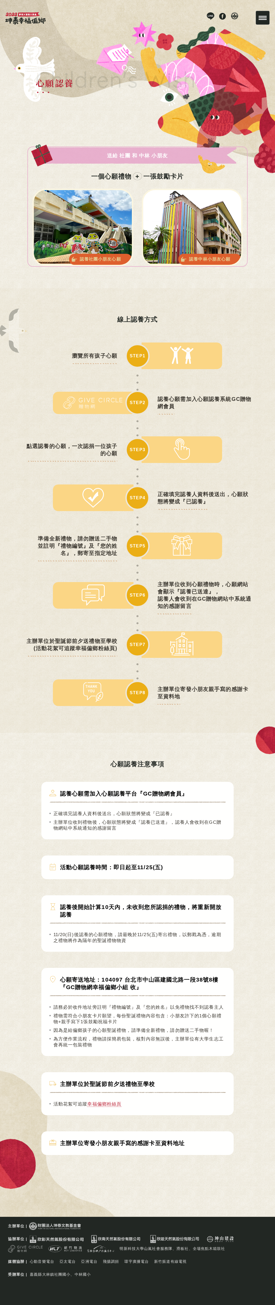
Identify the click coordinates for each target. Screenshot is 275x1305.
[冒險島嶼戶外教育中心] (100, 1251)
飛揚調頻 (111, 1261)
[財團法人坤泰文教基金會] (55, 1229)
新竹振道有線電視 (170, 1261)
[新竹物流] (65, 1251)
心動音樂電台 (42, 1261)
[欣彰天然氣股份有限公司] (57, 1242)
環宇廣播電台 (136, 1261)
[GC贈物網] (25, 1251)
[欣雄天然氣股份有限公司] (175, 1242)
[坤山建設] (220, 1242)
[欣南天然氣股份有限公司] (116, 1242)
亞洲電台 (89, 1261)
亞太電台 (68, 1261)
